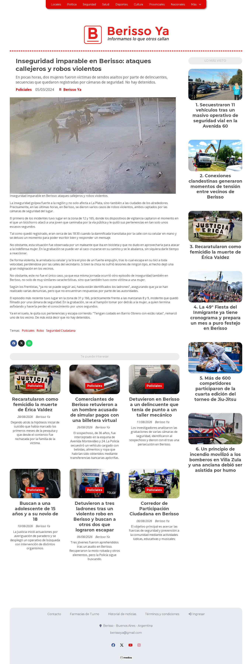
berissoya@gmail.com (126, 632)
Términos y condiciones (162, 614)
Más (193, 4)
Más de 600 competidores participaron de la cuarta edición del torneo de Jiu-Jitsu (215, 389)
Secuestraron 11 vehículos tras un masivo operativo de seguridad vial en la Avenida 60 (215, 115)
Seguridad (89, 4)
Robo (40, 330)
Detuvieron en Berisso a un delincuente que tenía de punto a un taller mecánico (154, 407)
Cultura (138, 4)
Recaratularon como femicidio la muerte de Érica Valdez (35, 405)
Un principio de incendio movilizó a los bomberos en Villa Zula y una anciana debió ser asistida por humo (215, 459)
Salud (105, 4)
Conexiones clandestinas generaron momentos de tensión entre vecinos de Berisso (215, 186)
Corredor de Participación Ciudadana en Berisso (154, 509)
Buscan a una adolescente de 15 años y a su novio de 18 (35, 511)
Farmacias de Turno (84, 614)
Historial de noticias (122, 614)
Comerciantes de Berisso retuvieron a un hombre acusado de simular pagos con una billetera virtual (94, 410)
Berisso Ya (72, 90)
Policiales (24, 89)
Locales (56, 4)
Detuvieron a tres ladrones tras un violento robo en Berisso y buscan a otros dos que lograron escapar (94, 517)
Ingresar (198, 614)
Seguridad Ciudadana (60, 330)
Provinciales (157, 4)
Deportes (121, 4)
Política (72, 4)
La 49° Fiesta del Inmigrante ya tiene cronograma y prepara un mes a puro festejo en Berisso (215, 317)
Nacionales (178, 4)
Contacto (54, 614)
